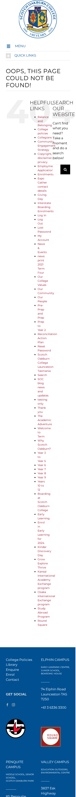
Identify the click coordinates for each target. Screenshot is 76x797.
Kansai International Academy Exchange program (46, 580)
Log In (42, 215)
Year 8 (42, 473)
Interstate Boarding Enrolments (46, 207)
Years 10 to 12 (41, 485)
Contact (12, 680)
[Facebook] (7, 704)
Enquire (12, 670)
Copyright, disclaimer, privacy (45, 158)
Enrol (10, 674)
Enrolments (46, 174)
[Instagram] (13, 704)
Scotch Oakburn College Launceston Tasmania (45, 363)
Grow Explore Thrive (43, 563)
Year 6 (42, 465)
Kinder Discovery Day (44, 551)
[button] (38, 46)
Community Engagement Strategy (47, 146)
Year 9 (42, 477)
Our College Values (43, 281)
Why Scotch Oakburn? (44, 444)
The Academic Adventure (45, 420)
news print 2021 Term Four (41, 264)
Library (11, 665)
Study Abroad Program (44, 612)
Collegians (45, 137)
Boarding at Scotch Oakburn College (44, 502)
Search (42, 375)
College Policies (19, 660)
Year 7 (42, 469)
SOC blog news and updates (43, 387)
